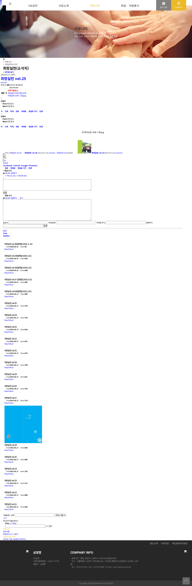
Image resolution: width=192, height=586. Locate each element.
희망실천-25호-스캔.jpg (17, 95)
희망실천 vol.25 (13, 78)
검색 (12, 515)
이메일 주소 (100, 222)
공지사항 (6, 531)
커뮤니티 (7, 61)
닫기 (21, 198)
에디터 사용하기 (10, 198)
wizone (4, 82)
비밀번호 (52, 222)
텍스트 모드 (10, 175)
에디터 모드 (21, 175)
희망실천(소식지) (10, 64)
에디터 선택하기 (10, 173)
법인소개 (154, 543)
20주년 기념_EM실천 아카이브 (14, 539)
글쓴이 (5, 222)
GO (50, 526)
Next (15, 523)
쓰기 (5, 518)
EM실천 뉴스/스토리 (10, 534)
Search (6, 515)
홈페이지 (149, 222)
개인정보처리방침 (180, 543)
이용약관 (165, 543)
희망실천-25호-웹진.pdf (17, 93)
